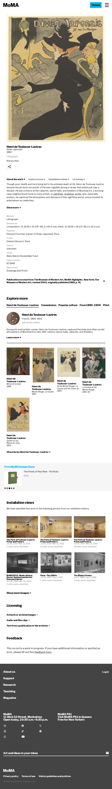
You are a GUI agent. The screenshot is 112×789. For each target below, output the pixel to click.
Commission (48, 305)
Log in (105, 672)
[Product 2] (7, 488)
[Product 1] (5, 488)
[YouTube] (29, 736)
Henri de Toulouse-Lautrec (24, 146)
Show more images (18, 593)
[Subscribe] (107, 753)
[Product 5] (13, 488)
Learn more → (14, 337)
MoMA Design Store (23, 466)
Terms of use (28, 776)
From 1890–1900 (90, 305)
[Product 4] (11, 488)
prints (78, 194)
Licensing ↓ (79, 179)
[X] (46, 725)
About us (9, 671)
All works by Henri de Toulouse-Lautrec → (29, 452)
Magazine (9, 697)
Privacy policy (10, 776)
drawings (69, 194)
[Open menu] (107, 5)
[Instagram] (11, 725)
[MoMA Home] (11, 5)
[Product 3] (9, 488)
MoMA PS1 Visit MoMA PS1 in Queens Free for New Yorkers (75, 716)
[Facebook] (29, 725)
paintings (58, 194)
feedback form (42, 652)
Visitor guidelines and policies (55, 776)
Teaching (9, 691)
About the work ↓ (16, 179)
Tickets (95, 5)
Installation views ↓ (58, 179)
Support (8, 678)
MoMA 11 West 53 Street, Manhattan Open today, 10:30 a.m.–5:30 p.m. (25, 716)
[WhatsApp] (11, 736)
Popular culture (67, 305)
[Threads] (11, 731)
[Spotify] (46, 731)
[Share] (9, 166)
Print (106, 305)
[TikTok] (29, 731)
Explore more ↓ (36, 179)
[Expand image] (56, 78)
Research (9, 684)
